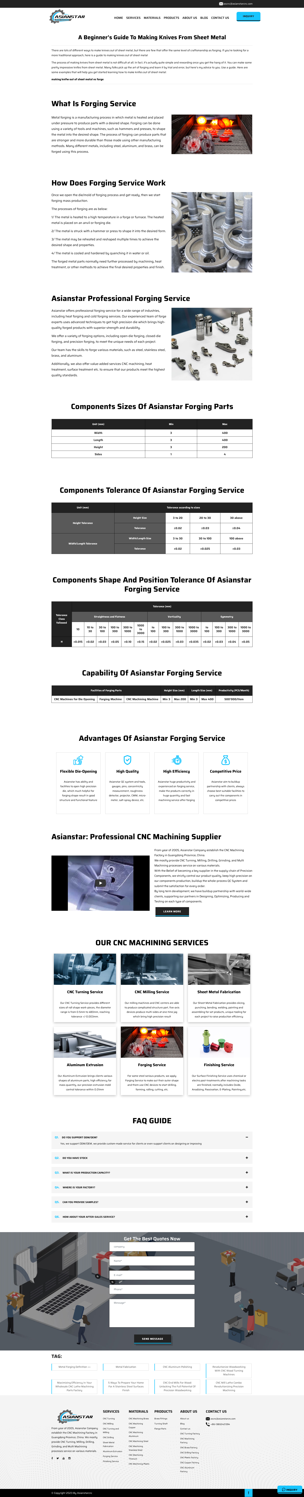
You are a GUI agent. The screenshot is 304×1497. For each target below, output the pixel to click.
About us (184, 1418)
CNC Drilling (108, 1437)
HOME (118, 17)
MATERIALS (152, 17)
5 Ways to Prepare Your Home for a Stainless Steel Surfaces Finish (126, 1386)
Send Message (152, 1339)
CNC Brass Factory (188, 1447)
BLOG (204, 17)
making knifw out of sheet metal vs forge (77, 79)
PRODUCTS (171, 17)
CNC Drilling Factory (189, 1452)
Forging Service (152, 1065)
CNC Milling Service (152, 992)
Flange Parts (160, 1428)
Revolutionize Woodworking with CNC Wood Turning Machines (228, 1370)
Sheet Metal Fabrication (219, 992)
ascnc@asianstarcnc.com (238, 4)
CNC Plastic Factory (189, 1457)
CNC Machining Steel (138, 1441)
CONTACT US (220, 17)
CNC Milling (108, 1423)
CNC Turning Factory (190, 1433)
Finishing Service (219, 1065)
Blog (182, 1423)
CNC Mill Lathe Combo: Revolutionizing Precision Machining (229, 1386)
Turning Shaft (161, 1423)
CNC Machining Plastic (139, 1464)
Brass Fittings (160, 1418)
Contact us (185, 1428)
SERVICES (133, 17)
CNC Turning (109, 1418)
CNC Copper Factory (189, 1462)
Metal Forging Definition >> (75, 1367)
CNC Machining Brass (139, 1418)
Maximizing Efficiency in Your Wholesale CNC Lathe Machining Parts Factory (74, 1386)
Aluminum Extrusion (85, 1065)
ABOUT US (189, 17)
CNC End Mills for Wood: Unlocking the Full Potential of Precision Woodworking (177, 1386)
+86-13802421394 (220, 1424)
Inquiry (291, 1490)
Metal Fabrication (126, 1367)
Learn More (172, 911)
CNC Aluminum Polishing (177, 1367)
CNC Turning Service (85, 992)
